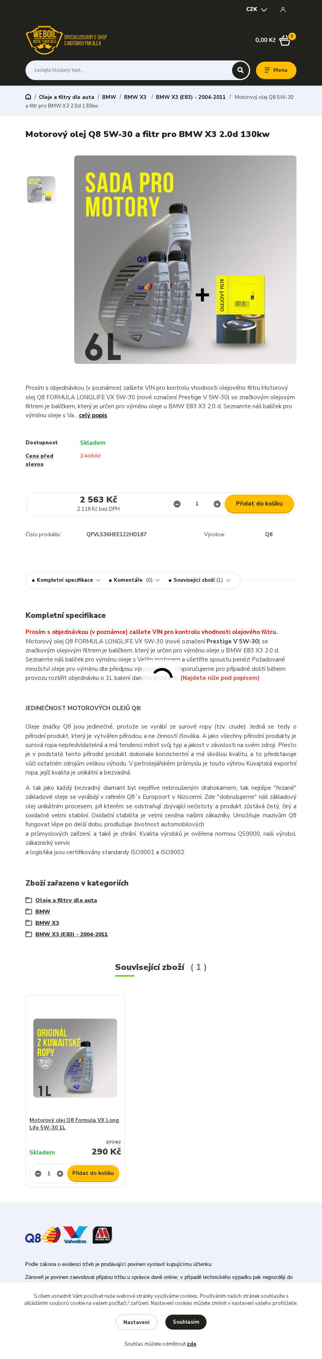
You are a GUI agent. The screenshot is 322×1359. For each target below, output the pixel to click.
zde (191, 1344)
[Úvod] (66, 40)
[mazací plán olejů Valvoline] (75, 1234)
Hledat (240, 70)
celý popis (93, 415)
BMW (109, 97)
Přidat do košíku (259, 504)
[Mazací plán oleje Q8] (43, 1234)
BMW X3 (136, 97)
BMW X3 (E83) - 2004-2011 (191, 97)
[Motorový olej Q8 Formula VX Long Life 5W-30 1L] (75, 1058)
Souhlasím (186, 1322)
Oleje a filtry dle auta (66, 97)
